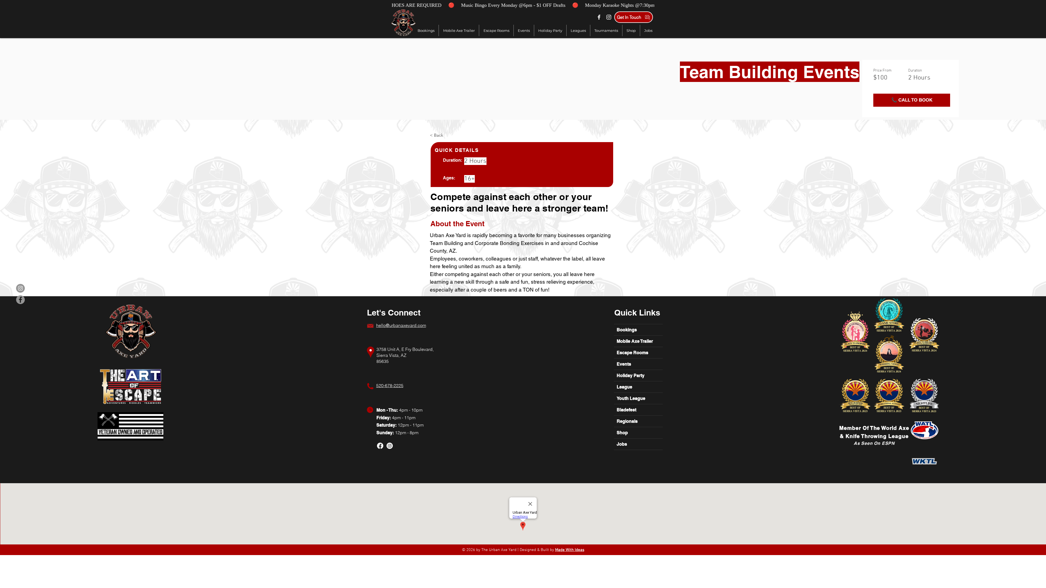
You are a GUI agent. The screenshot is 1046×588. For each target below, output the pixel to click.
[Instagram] (609, 17)
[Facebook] (599, 17)
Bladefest (626, 409)
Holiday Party (630, 375)
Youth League (631, 398)
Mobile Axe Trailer (635, 341)
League (624, 387)
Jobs (622, 444)
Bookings (627, 329)
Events (624, 364)
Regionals (627, 421)
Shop (622, 432)
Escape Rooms (632, 352)
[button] (578, 30)
